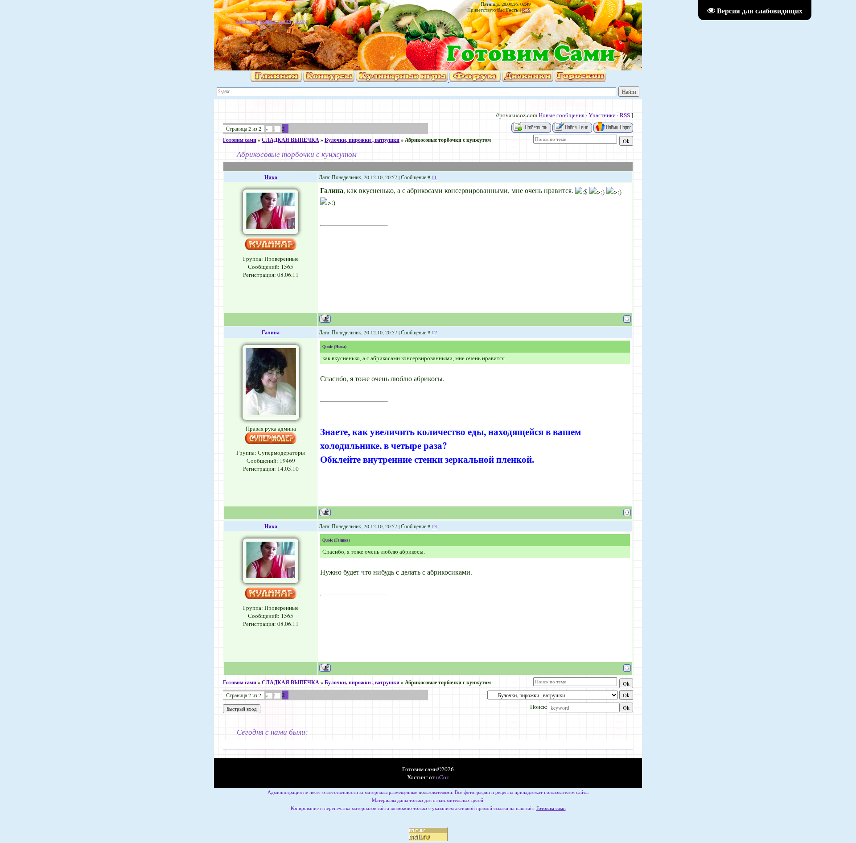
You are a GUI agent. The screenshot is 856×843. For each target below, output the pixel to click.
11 (434, 177)
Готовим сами (239, 140)
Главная (246, 20)
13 (434, 526)
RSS (526, 10)
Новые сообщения (561, 115)
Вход (301, 20)
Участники (602, 115)
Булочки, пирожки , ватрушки (362, 140)
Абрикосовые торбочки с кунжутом (448, 140)
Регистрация (275, 20)
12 (434, 332)
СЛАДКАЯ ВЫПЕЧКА (290, 140)
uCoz (442, 777)
